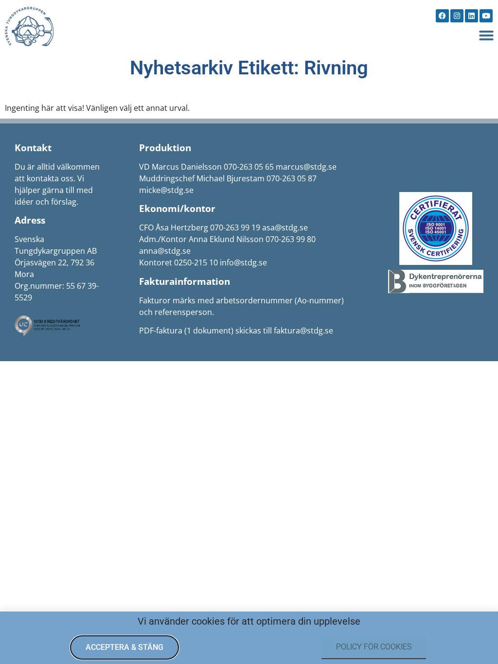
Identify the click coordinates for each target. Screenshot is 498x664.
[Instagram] (456, 15)
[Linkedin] (471, 15)
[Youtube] (486, 15)
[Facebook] (442, 15)
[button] (486, 35)
